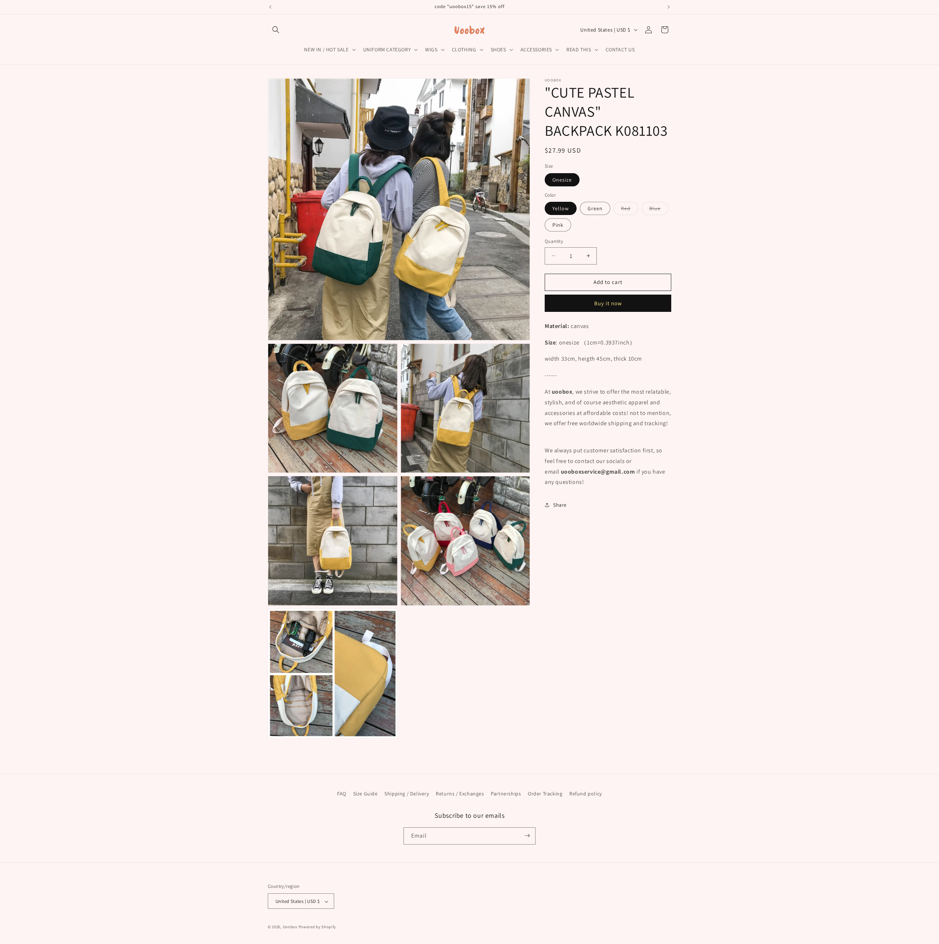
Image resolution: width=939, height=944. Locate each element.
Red (629, 210)
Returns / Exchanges (460, 793)
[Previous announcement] (270, 7)
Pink (557, 225)
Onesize (562, 179)
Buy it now (608, 302)
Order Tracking (545, 793)
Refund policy (585, 793)
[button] (276, 30)
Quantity (554, 241)
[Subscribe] (527, 835)
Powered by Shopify (317, 927)
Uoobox (290, 927)
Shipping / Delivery (406, 793)
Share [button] (560, 504)
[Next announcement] (669, 7)
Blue (658, 210)
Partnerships (506, 793)
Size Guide (365, 793)
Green (595, 208)
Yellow (560, 208)
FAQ (341, 793)
